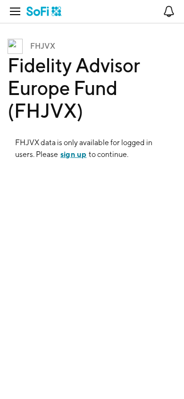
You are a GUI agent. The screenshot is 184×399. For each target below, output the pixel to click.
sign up (73, 154)
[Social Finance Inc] (44, 11)
